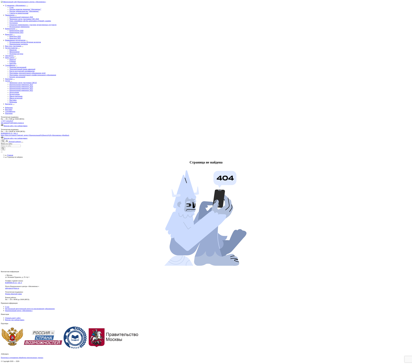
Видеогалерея (14, 94)
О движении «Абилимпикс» (15, 5)
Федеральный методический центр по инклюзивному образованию (30, 309)
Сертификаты (10, 65)
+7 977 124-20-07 (7, 121)
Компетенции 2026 (16, 30)
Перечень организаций (17, 67)
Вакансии (13, 50)
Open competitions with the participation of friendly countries (30, 21)
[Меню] (22, 142)
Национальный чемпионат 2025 (21, 85)
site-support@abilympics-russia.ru (12, 123)
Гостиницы (13, 23)
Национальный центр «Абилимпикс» (19, 311)
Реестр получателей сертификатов (22, 71)
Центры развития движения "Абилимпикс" (25, 9)
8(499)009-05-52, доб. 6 (9, 133)
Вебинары (13, 102)
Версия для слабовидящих (14, 320)
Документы (9, 56)
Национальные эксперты (18, 44)
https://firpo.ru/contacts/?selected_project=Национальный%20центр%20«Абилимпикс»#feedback (35, 135)
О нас (11, 7)
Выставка (13, 100)
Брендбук (12, 63)
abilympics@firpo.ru (12, 288)
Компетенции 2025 (16, 32)
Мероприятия (14, 52)
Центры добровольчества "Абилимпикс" (24, 11)
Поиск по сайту (6, 144)
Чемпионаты (9, 15)
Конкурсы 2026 (15, 36)
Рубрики (12, 61)
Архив (7, 81)
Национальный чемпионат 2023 (21, 88)
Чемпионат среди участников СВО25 (23, 83)
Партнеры (9, 79)
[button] (13, 142)
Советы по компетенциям (18, 13)
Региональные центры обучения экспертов (25, 42)
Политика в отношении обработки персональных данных (22, 358)
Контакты (8, 104)
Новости (12, 59)
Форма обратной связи (13, 294)
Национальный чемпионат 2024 (21, 86)
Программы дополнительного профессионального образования (32, 75)
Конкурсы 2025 (15, 38)
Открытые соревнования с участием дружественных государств (32, 25)
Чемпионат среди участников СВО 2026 (24, 19)
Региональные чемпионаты (19, 27)
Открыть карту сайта (12, 318)
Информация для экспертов (15, 40)
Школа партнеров (15, 96)
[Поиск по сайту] (3, 141)
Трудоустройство (11, 48)
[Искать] (3, 149)
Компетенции (10, 29)
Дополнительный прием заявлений (22, 69)
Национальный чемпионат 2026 (21, 17)
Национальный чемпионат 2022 (21, 90)
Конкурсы (9, 34)
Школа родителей (15, 98)
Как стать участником (13, 46)
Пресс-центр (9, 57)
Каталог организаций (17, 77)
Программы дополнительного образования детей (27, 73)
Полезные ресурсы (16, 54)
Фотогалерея (14, 92)
